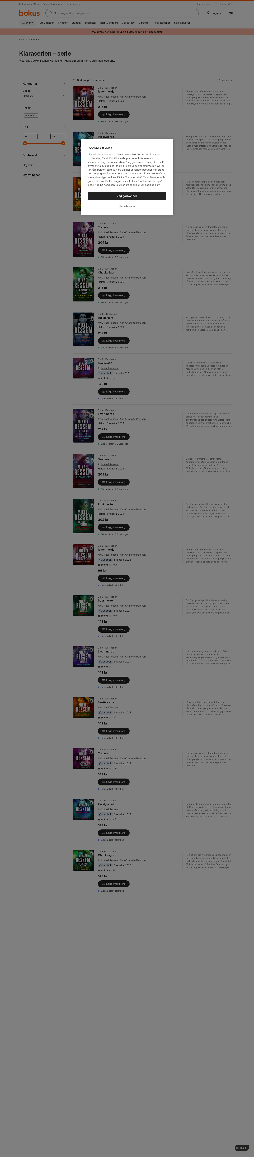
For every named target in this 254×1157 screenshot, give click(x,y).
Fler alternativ (127, 206)
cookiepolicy (152, 184)
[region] (127, 177)
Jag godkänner (127, 196)
